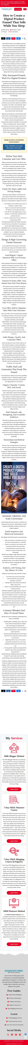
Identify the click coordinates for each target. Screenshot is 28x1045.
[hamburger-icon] (25, 9)
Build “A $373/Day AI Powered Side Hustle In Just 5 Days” (14, 147)
